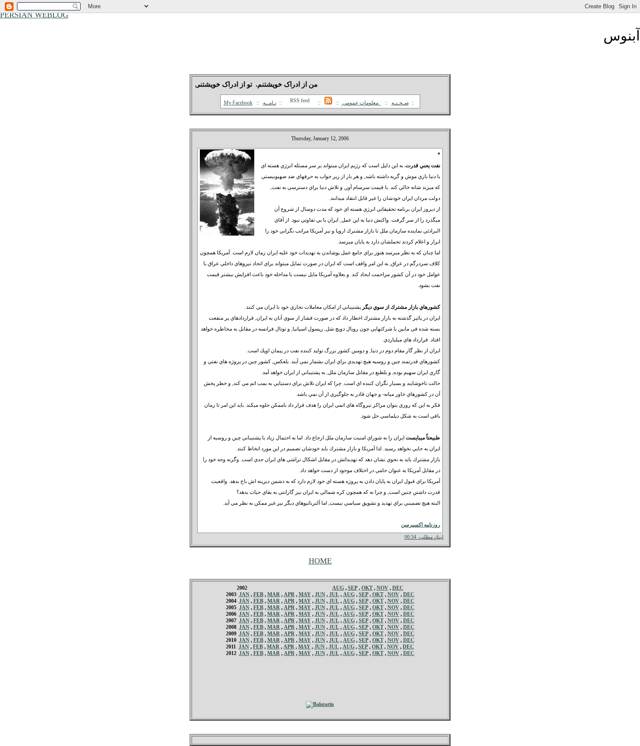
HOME (320, 561)
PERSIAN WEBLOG (34, 14)
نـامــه (269, 103)
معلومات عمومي (361, 103)
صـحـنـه (400, 103)
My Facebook (238, 103)
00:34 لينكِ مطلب (424, 537)
